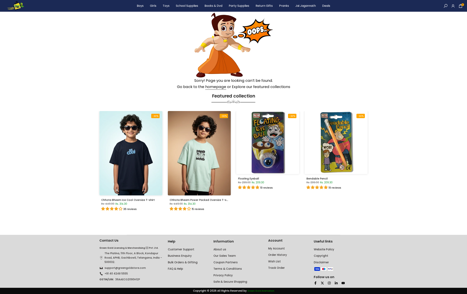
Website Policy (324, 249)
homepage (215, 86)
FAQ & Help (175, 269)
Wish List (274, 261)
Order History (277, 255)
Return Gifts (264, 6)
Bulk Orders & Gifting (183, 262)
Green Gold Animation (260, 291)
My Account (276, 248)
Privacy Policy (223, 275)
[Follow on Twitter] (322, 283)
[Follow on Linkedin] (336, 283)
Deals (326, 6)
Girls (153, 6)
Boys (140, 6)
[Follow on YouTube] (343, 283)
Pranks (284, 6)
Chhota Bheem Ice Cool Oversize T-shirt (128, 200)
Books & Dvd (213, 6)
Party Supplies (239, 6)
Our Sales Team (224, 256)
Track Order (276, 268)
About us (219, 249)
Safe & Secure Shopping (230, 282)
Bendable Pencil (317, 178)
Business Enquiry (180, 256)
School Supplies (187, 6)
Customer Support (181, 249)
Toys (166, 6)
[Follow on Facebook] (315, 283)
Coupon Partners (225, 262)
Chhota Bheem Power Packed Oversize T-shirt (200, 200)
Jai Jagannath (305, 6)
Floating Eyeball (248, 178)
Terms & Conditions (227, 269)
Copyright (321, 256)
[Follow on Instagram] (329, 283)
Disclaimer (321, 262)
